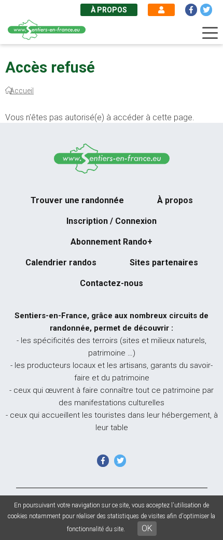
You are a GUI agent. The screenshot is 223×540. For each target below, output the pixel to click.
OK (147, 528)
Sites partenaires (164, 262)
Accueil (22, 91)
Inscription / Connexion (111, 221)
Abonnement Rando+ (111, 242)
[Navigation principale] (210, 33)
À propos (109, 10)
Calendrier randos (60, 262)
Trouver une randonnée (77, 200)
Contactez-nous (111, 283)
